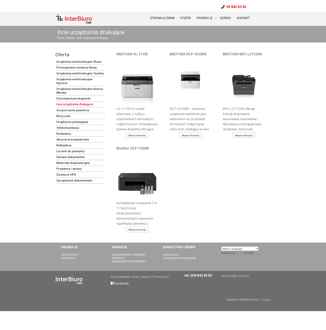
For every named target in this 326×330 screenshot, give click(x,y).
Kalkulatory (63, 145)
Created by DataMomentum (243, 299)
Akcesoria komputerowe (72, 139)
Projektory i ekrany (69, 168)
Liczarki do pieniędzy (70, 151)
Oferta (185, 18)
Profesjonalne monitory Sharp (76, 67)
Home (61, 38)
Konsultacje (171, 254)
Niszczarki (63, 116)
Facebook (121, 283)
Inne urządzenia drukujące (92, 38)
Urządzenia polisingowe (72, 122)
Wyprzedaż (68, 258)
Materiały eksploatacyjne (73, 163)
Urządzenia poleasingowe (179, 258)
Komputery (63, 133)
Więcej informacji (137, 135)
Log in (267, 299)
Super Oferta (69, 254)
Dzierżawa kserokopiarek (73, 98)
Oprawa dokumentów (70, 157)
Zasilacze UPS (66, 174)
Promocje (118, 258)
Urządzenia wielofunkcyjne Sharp (78, 61)
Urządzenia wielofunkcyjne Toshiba (80, 73)
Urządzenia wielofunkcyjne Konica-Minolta (80, 90)
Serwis (225, 18)
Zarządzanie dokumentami (74, 180)
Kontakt (243, 18)
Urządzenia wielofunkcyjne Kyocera (74, 81)
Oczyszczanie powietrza (72, 110)
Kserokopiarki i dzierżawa (128, 254)
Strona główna (162, 18)
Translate (248, 253)
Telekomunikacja (67, 128)
